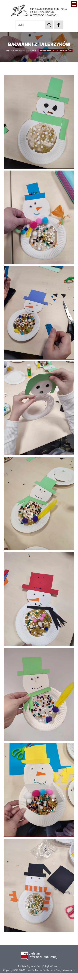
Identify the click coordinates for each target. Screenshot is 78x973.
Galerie (32, 50)
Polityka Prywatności (29, 966)
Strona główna (15, 50)
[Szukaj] (49, 25)
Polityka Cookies (51, 966)
